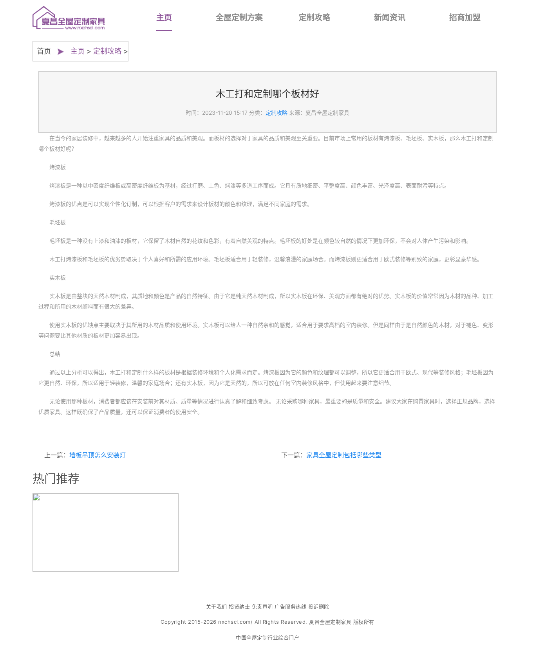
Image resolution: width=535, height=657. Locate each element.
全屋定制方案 (239, 17)
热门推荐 (56, 478)
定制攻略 (314, 17)
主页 (164, 17)
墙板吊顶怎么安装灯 (97, 455)
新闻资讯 (389, 17)
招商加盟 (465, 17)
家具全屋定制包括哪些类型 (343, 455)
